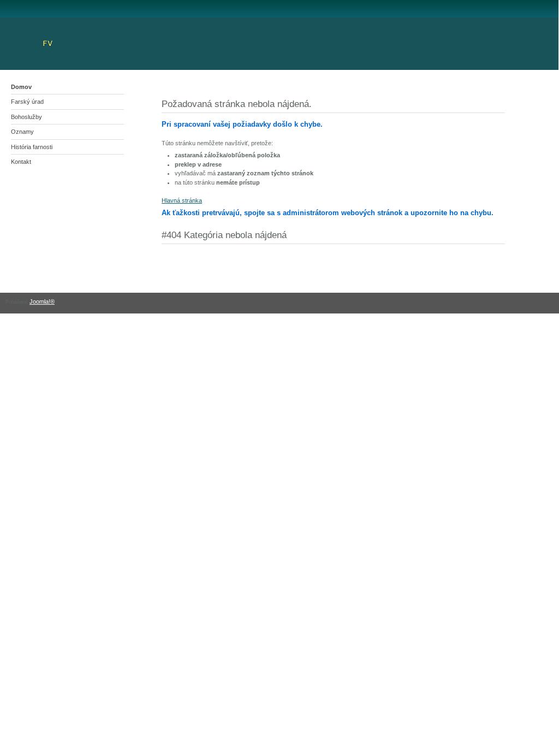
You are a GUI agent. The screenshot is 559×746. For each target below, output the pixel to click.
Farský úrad (27, 101)
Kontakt (21, 161)
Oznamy (22, 131)
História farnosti (31, 147)
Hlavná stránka (182, 200)
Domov (21, 87)
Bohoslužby (26, 117)
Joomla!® (42, 301)
